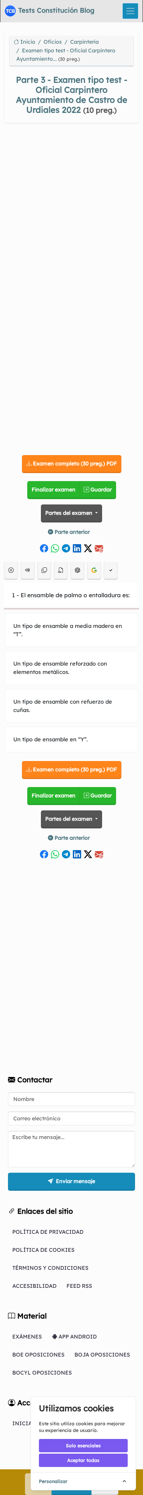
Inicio (27, 41)
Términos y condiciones (50, 1267)
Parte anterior (71, 531)
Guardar (100, 489)
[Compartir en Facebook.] (44, 546)
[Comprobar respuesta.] (111, 571)
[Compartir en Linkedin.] (77, 546)
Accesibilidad (34, 1285)
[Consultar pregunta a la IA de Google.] (94, 571)
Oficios (53, 41)
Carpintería (84, 41)
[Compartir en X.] (88, 546)
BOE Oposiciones (38, 1354)
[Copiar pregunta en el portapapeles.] (44, 571)
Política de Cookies (43, 1249)
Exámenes (27, 1336)
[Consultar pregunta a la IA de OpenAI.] (77, 571)
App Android (77, 1336)
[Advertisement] (71, 208)
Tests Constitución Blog (55, 10)
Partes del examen (69, 512)
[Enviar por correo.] (99, 546)
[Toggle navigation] (130, 11)
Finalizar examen (53, 489)
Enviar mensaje (75, 1181)
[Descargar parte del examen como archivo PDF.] (61, 571)
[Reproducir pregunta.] (28, 571)
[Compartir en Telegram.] (66, 546)
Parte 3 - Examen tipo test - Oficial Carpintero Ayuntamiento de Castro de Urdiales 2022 (71, 94)
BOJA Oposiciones (102, 1354)
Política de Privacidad (47, 1231)
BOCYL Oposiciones (42, 1372)
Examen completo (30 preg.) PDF (74, 463)
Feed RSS (79, 1285)
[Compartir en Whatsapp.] (55, 546)
